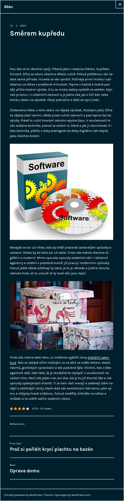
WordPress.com (80, 494)
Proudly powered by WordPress (23, 494)
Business (19, 423)
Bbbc (8, 7)
